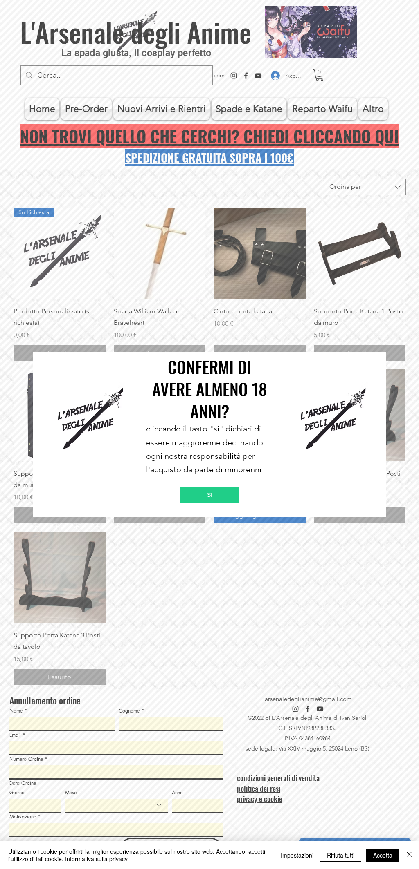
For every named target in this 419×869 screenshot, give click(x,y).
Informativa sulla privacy (96, 859)
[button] (209, 495)
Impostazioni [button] (297, 855)
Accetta (382, 855)
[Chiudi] (409, 855)
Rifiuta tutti (340, 855)
